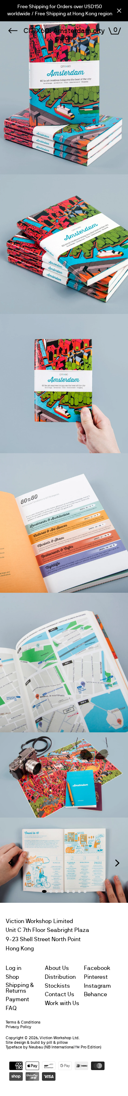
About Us (57, 968)
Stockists (57, 986)
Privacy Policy (18, 1027)
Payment (17, 999)
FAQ (11, 1008)
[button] (11, 863)
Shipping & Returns (20, 988)
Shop (12, 977)
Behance (95, 994)
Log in (13, 968)
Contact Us (59, 994)
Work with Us (62, 1003)
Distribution (60, 977)
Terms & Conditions (23, 1022)
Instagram (97, 986)
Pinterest (96, 977)
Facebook (97, 968)
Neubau (36, 1047)
